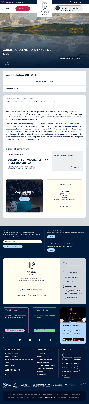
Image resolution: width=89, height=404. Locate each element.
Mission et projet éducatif (12, 356)
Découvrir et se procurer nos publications (45, 330)
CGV (9, 394)
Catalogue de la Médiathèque (45, 368)
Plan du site (11, 397)
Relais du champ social (70, 367)
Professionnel (67, 359)
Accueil (8, 98)
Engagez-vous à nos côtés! (16, 330)
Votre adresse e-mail (10, 241)
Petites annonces (41, 374)
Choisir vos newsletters (12, 246)
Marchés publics (47, 394)
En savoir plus (76, 167)
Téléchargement (71, 297)
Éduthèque (40, 371)
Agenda (24, 8)
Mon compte (77, 2)
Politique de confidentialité (32, 394)
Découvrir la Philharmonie (12, 353)
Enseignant (77, 359)
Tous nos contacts (71, 281)
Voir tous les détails (64, 206)
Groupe (75, 363)
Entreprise (66, 376)
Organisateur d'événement (71, 371)
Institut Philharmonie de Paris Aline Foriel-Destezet (19, 359)
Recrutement (64, 394)
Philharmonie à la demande (44, 359)
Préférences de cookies (75, 397)
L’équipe (7, 362)
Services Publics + (76, 394)
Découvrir (51, 236)
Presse (56, 394)
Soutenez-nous (9, 2)
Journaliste (67, 363)
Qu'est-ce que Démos (11, 374)
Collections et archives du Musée (45, 365)
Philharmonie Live (41, 353)
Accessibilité (19, 2)
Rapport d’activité (10, 365)
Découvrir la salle (24, 199)
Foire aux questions (37, 397)
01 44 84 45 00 (76, 276)
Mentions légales (18, 394)
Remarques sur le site (23, 397)
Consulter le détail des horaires (74, 267)
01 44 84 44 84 (74, 277)
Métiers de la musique (43, 362)
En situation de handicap (71, 355)
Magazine (39, 356)
